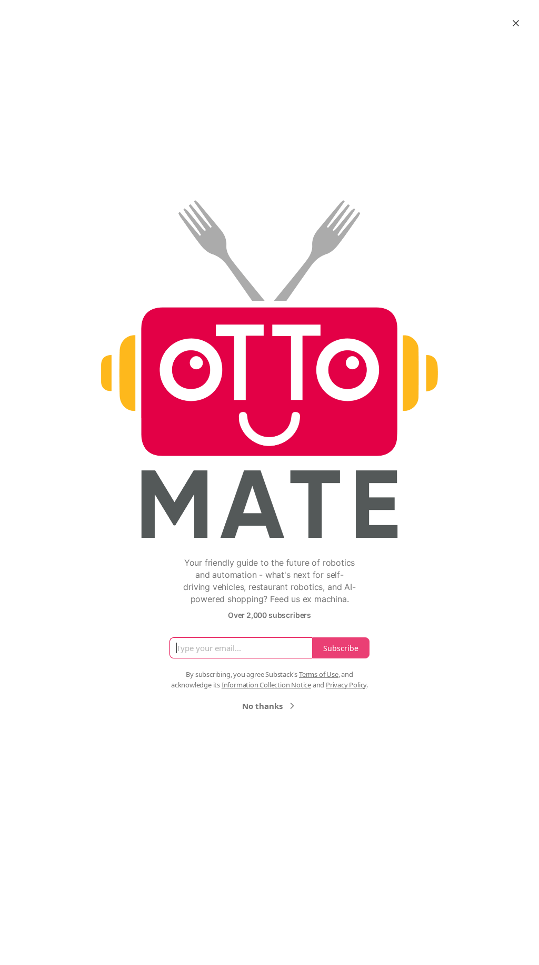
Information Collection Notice (266, 685)
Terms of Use (318, 674)
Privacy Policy (346, 685)
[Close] (515, 23)
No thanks (262, 706)
